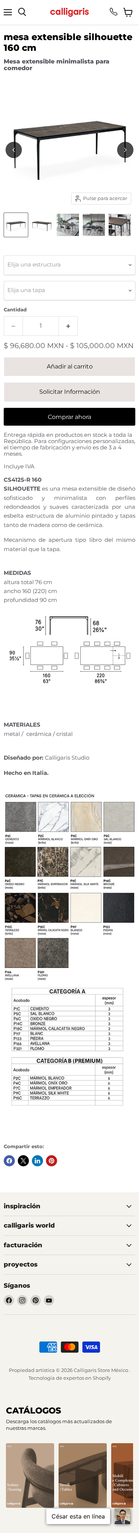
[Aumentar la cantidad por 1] (68, 325)
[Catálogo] (30, 1475)
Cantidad (15, 309)
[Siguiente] (125, 150)
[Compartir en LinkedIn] (37, 1160)
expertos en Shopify (87, 1378)
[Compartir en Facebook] (9, 1160)
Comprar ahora (69, 416)
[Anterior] (14, 150)
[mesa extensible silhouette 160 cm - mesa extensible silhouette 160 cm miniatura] (16, 225)
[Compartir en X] (23, 1160)
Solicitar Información (69, 391)
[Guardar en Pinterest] (51, 1160)
